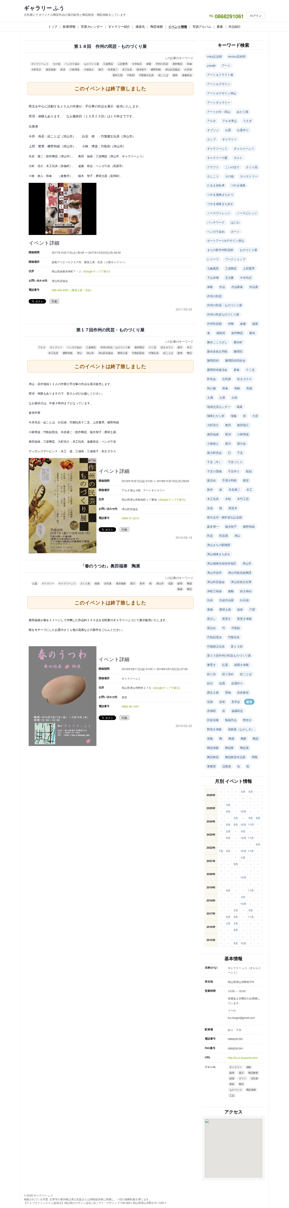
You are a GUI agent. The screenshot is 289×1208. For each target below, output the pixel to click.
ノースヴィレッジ (218, 213)
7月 (221, 851)
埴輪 (234, 416)
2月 (228, 805)
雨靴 (255, 757)
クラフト (213, 167)
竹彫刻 (131, 75)
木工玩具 (127, 69)
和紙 (237, 388)
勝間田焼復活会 (217, 369)
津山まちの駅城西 (218, 545)
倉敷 (243, 323)
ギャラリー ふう (44, 8)
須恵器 (226, 766)
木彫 (228, 499)
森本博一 (213, 526)
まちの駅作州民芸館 (220, 250)
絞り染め (228, 674)
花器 (170, 583)
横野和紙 (156, 69)
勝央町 (238, 342)
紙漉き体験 (241, 664)
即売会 (211, 379)
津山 (79, 353)
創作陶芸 (178, 63)
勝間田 (238, 351)
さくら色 (85, 583)
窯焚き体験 (244, 618)
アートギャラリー (218, 102)
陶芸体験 (156, 26)
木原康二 (113, 69)
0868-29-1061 (130, 706)
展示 (100, 69)
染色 (210, 508)
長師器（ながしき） (241, 729)
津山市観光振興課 (239, 572)
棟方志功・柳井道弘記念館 (224, 517)
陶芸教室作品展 (235, 757)
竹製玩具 (154, 353)
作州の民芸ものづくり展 (223, 314)
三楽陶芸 (108, 63)
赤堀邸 (211, 711)
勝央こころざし (217, 342)
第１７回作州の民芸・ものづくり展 (110, 330)
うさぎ (247, 120)
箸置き (211, 664)
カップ (211, 139)
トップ (53, 26)
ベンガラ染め (72, 63)
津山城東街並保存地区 (221, 563)
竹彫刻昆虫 (138, 353)
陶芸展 (244, 748)
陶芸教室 (213, 757)
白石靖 (188, 69)
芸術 (222, 701)
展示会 (241, 443)
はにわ (235, 222)
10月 (243, 811)
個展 (97, 583)
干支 (240, 453)
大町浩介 (36, 69)
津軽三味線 (214, 591)
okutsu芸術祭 (236, 56)
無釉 (231, 591)
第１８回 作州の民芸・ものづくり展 (110, 46)
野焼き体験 (214, 729)
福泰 (240, 609)
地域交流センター (218, 406)
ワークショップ (235, 259)
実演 (62, 69)
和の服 (211, 388)
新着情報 (69, 26)
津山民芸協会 (172, 69)
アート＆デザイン (218, 84)
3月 (236, 818)
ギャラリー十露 (217, 158)
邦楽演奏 (213, 720)
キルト (238, 158)
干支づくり (235, 462)
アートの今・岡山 (218, 111)
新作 (142, 583)
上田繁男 (123, 63)
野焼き (247, 720)
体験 (148, 63)
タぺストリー (248, 176)
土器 (222, 397)
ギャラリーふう (39, 63)
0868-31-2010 (130, 518)
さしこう (213, 176)
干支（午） (214, 462)
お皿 (34, 583)
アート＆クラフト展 (220, 74)
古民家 (108, 583)
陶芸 (189, 353)
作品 (222, 287)
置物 (228, 692)
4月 (243, 791)
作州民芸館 (214, 323)
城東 (239, 406)
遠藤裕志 (187, 75)
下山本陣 (213, 277)
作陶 (231, 323)
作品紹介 (234, 26)
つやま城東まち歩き (220, 204)
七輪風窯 (213, 268)
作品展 (253, 287)
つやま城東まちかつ (220, 194)
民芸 (210, 535)
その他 (56, 63)
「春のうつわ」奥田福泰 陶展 (110, 566)
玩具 (210, 600)
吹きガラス (167, 347)
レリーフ (213, 259)
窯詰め (211, 628)
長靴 (210, 738)
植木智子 (142, 69)
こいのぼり (232, 167)
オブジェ (213, 130)
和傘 (189, 63)
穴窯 (252, 609)
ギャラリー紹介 (119, 26)
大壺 (255, 416)
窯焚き (226, 618)
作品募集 (237, 287)
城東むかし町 (215, 416)
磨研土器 (118, 75)
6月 (258, 818)
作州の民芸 (162, 63)
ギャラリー (56, 347)
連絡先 (140, 26)
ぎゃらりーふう (244, 148)
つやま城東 (238, 185)
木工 (189, 347)
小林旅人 (89, 69)
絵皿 (222, 683)
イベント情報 (177, 26)
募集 (220, 26)
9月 (236, 824)
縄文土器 (213, 692)
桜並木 (232, 508)
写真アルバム (202, 26)
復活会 (211, 480)
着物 (210, 609)
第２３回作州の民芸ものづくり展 (229, 655)
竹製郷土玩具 (146, 75)
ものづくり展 (91, 63)
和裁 (249, 388)
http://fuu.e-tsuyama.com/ (243, 1057)
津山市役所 (214, 572)
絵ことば (163, 75)
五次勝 (229, 277)
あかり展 (242, 111)
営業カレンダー (92, 26)
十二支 (152, 347)
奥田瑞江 (243, 425)
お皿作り (243, 130)
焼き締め (246, 591)
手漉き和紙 (229, 480)
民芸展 (223, 535)
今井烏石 (137, 63)
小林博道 (74, 69)
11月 (251, 824)
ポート (235, 231)
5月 (251, 791)
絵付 (210, 683)
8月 (228, 811)
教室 (246, 480)
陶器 (189, 583)
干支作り (234, 471)
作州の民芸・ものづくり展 (115, 347)
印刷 (54, 301)
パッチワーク (215, 222)
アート (226, 65)
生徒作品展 (226, 600)
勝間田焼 (213, 360)
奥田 (228, 425)
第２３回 (236, 646)
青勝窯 (211, 766)
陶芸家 (229, 748)
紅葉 (225, 664)
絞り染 (211, 674)
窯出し (211, 618)
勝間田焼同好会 (235, 360)
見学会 (235, 701)
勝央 (252, 333)
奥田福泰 (51, 69)
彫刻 (249, 471)
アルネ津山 (229, 120)
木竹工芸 (243, 499)
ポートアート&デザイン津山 (225, 240)
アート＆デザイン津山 (221, 93)
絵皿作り (237, 683)
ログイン (256, 15)
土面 (234, 397)
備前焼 (220, 333)
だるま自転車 (215, 185)
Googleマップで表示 (96, 271)
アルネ (42, 347)
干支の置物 (214, 471)
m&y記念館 (214, 56)
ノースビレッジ (247, 213)
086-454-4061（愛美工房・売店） (72, 290)
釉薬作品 (231, 720)
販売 (175, 75)
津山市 (90, 353)
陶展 (179, 589)
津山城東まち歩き (218, 554)
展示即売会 (214, 453)
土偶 (210, 397)
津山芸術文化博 (241, 582)
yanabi (211, 65)
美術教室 (243, 692)
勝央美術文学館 (217, 351)
